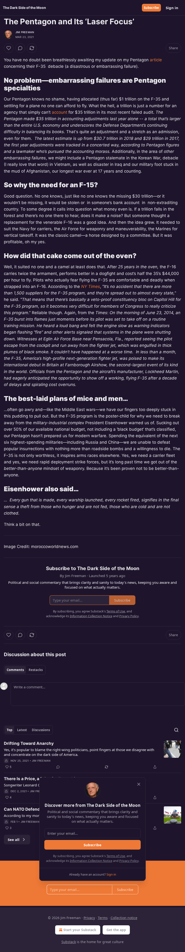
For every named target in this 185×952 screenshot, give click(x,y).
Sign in (172, 7)
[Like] (8, 48)
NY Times (90, 286)
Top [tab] (9, 730)
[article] (92, 755)
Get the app (116, 929)
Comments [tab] (15, 670)
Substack (68, 942)
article (156, 59)
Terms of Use (115, 856)
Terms (103, 917)
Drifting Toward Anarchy (29, 743)
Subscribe (151, 8)
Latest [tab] (22, 730)
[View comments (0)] (20, 48)
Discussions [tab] (41, 730)
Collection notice (124, 917)
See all (14, 839)
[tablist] (25, 670)
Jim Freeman (24, 32)
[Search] (176, 730)
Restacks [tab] (36, 670)
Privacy (89, 917)
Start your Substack (79, 929)
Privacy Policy (129, 861)
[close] (139, 784)
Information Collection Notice (91, 861)
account (59, 112)
